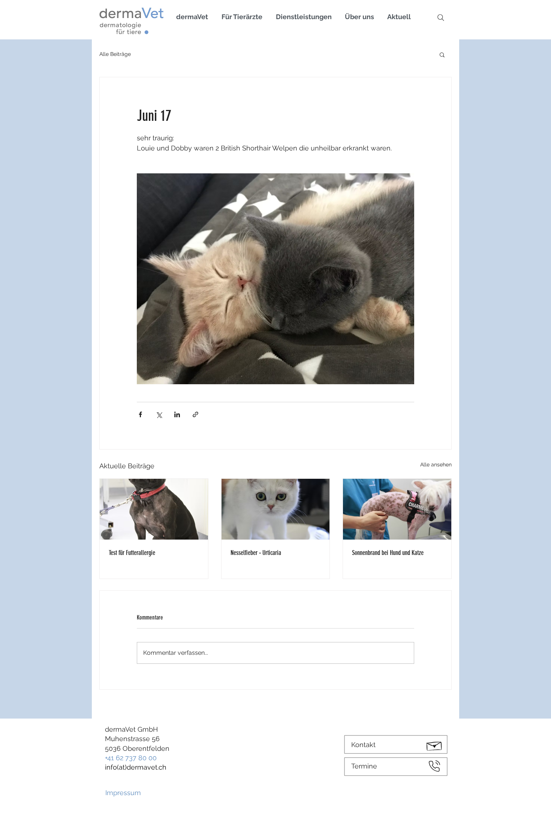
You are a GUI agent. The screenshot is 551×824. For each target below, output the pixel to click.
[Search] (440, 17)
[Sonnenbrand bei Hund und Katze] (397, 509)
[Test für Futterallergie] (154, 509)
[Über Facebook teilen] (140, 414)
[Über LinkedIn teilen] (177, 414)
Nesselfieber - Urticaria (256, 553)
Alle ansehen (436, 465)
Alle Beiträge (115, 54)
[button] (442, 54)
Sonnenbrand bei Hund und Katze (388, 553)
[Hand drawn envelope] (434, 744)
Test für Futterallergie (132, 553)
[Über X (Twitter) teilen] (158, 414)
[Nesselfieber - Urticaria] (276, 509)
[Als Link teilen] (195, 414)
